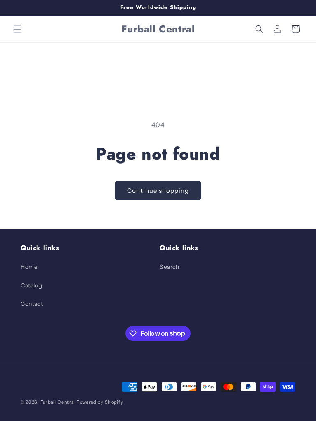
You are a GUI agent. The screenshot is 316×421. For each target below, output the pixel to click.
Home (29, 267)
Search (169, 267)
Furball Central (58, 402)
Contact (32, 304)
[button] (17, 29)
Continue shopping (158, 190)
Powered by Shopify (100, 402)
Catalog (31, 285)
